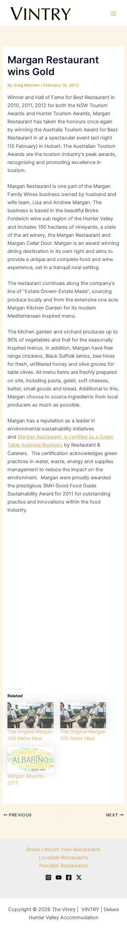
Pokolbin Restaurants (63, 866)
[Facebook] (69, 877)
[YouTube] (59, 877)
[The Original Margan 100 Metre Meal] (30, 715)
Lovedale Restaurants (63, 858)
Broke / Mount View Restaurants (64, 849)
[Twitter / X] (79, 877)
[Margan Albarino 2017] (30, 760)
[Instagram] (48, 877)
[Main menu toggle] (113, 13)
